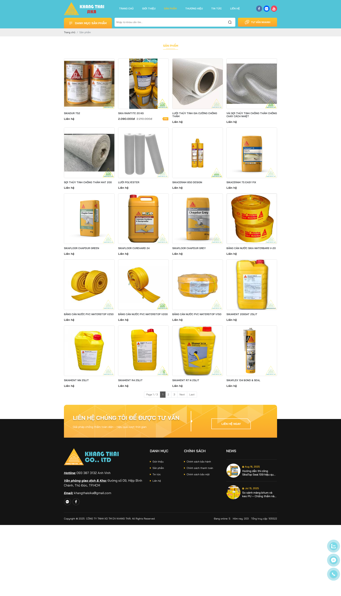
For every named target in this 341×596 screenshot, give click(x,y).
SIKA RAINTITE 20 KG (131, 113)
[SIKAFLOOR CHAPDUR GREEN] (89, 219)
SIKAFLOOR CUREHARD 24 (134, 248)
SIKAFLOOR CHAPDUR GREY (189, 248)
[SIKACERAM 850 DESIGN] (197, 153)
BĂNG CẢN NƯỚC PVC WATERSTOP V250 (88, 314)
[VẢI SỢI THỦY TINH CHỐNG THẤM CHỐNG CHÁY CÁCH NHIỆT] (252, 84)
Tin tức (216, 8)
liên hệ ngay (231, 424)
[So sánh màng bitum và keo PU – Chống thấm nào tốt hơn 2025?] (233, 489)
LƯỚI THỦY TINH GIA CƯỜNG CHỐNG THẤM (194, 115)
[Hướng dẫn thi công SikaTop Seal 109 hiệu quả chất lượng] (233, 467)
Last (192, 394)
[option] (251, 467)
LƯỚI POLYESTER (128, 182)
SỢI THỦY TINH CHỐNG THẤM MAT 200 (88, 182)
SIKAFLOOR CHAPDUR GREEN (81, 248)
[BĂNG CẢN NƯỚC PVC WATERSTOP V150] (197, 285)
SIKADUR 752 (72, 113)
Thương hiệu (194, 8)
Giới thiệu (149, 8)
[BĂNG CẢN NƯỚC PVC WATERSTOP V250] (89, 285)
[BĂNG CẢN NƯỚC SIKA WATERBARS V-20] (252, 219)
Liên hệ (235, 8)
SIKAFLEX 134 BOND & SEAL (243, 380)
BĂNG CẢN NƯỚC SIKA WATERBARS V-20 (251, 248)
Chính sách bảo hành (199, 461)
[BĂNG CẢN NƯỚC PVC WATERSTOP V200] (143, 285)
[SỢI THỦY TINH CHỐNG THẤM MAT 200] (89, 153)
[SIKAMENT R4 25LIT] (143, 351)
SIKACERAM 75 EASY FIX (241, 182)
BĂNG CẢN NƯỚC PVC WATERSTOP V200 (143, 314)
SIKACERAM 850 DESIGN (187, 182)
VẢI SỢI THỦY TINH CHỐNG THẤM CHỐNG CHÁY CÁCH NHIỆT (251, 115)
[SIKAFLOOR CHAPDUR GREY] (197, 219)
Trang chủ (126, 8)
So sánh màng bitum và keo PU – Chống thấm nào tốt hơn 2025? (259, 490)
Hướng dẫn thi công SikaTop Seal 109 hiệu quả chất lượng (258, 469)
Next (182, 394)
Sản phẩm (170, 8)
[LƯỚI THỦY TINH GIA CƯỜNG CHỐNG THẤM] (197, 84)
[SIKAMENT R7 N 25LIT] (197, 351)
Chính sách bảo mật (198, 474)
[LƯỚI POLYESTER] (143, 153)
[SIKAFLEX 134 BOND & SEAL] (252, 351)
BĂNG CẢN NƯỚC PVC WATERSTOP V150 (196, 314)
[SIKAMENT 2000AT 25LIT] (252, 285)
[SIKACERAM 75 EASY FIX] (252, 153)
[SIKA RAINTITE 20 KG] (143, 84)
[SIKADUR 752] (89, 84)
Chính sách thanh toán (200, 468)
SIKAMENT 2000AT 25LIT (241, 314)
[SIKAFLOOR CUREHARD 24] (143, 219)
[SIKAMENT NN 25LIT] (89, 351)
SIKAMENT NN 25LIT (76, 380)
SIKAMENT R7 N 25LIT (185, 380)
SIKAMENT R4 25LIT (130, 380)
